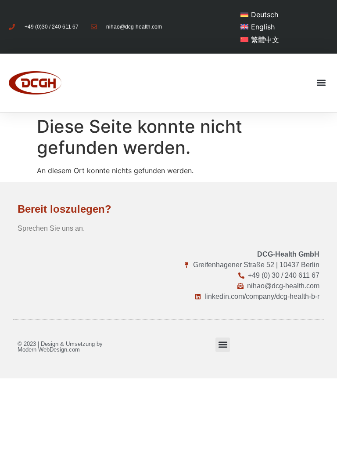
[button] (321, 83)
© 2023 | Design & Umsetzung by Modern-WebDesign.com (60, 347)
